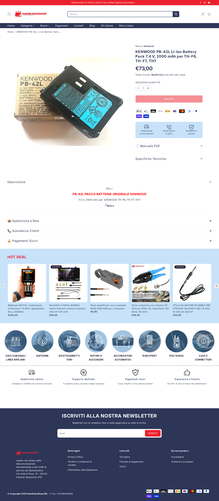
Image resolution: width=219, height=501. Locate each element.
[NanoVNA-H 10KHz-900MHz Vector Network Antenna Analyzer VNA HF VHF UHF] (68, 283)
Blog (92, 25)
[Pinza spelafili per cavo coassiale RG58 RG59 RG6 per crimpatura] (109, 283)
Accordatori (177, 456)
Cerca (123, 466)
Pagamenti (61, 25)
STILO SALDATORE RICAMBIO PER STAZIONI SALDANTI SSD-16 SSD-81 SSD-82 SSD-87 (192, 308)
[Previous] (2, 285)
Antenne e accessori (182, 461)
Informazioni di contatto (80, 484)
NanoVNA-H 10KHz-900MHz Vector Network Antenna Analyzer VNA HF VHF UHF (67, 308)
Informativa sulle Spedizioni (82, 470)
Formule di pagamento (131, 461)
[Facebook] (200, 2)
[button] (9, 14)
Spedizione (157, 74)
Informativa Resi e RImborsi (82, 474)
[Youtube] (209, 2)
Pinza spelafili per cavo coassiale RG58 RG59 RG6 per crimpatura (108, 307)
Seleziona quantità (147, 82)
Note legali (73, 479)
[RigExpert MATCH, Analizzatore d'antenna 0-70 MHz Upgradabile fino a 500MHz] (27, 283)
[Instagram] (204, 2)
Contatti (79, 25)
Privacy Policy (75, 456)
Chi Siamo (107, 25)
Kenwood (149, 46)
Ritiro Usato (126, 25)
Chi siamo (125, 456)
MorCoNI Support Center (133, 481)
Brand (44, 25)
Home (11, 25)
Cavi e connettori (180, 466)
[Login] (203, 14)
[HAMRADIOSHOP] (30, 14)
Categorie (27, 25)
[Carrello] (209, 14)
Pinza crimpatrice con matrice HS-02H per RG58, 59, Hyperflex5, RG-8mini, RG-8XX (151, 308)
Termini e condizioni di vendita (80, 463)
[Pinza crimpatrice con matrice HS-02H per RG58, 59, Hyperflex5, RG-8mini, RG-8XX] (151, 283)
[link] (32, 453)
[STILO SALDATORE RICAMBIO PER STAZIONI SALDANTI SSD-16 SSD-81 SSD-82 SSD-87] (192, 283)
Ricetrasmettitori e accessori (186, 471)
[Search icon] (176, 14)
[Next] (216, 285)
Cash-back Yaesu (129, 476)
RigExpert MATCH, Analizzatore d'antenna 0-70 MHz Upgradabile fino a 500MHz (26, 308)
